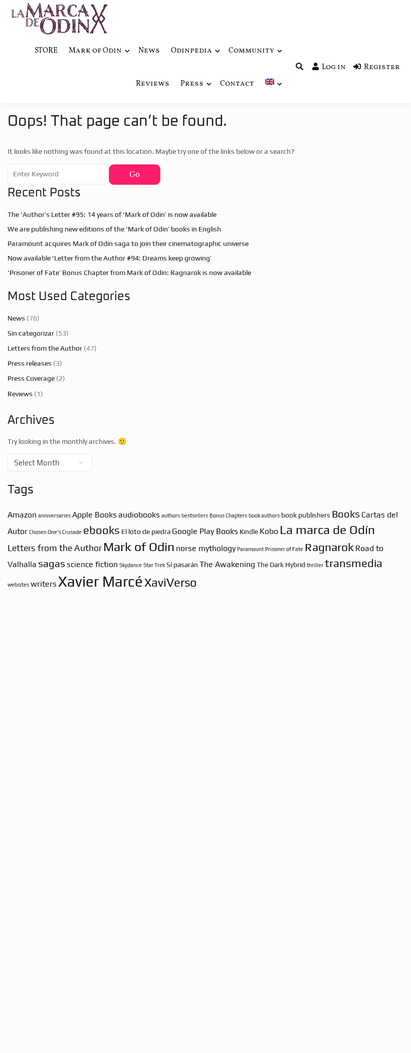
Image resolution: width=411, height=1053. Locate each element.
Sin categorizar (31, 333)
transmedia (353, 563)
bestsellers (194, 515)
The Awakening (227, 564)
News (149, 51)
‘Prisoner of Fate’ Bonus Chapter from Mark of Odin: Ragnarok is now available (129, 273)
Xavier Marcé (100, 581)
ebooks (101, 530)
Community (251, 51)
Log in (334, 67)
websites (18, 585)
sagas (51, 563)
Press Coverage (31, 378)
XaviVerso (170, 582)
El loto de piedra (145, 532)
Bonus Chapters (228, 515)
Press (191, 84)
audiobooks (139, 514)
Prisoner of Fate (284, 549)
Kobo (269, 531)
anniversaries (54, 515)
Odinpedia (191, 51)
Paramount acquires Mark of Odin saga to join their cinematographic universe (128, 243)
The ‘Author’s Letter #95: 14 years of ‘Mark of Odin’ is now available (112, 214)
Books (346, 513)
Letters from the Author (45, 348)
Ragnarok (329, 547)
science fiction (92, 564)
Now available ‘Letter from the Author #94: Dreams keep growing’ (110, 258)
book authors (264, 515)
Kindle (249, 532)
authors (170, 515)
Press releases (30, 363)
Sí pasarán (182, 565)
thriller (315, 565)
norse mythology (206, 548)
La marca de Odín (327, 529)
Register (382, 67)
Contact (237, 84)
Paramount (250, 549)
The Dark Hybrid (281, 565)
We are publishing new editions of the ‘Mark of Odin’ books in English (114, 229)
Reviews (152, 84)
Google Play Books (205, 531)
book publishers (305, 515)
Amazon (22, 514)
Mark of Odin (95, 51)
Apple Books (94, 514)
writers (44, 584)
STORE (46, 51)
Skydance (130, 565)
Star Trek (154, 565)
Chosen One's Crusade (55, 532)
